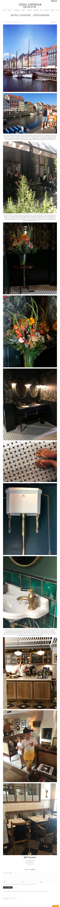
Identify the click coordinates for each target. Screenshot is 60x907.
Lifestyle (29, 10)
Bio (41, 10)
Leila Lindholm (7, 22)
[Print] (51, 22)
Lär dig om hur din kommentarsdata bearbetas (38, 891)
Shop (4, 10)
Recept (10, 10)
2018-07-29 (16, 22)
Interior (36, 10)
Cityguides (16, 10)
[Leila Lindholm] (30, 5)
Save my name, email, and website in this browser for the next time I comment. (20, 884)
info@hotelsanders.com (30, 862)
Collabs (46, 10)
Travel (23, 10)
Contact (52, 10)
